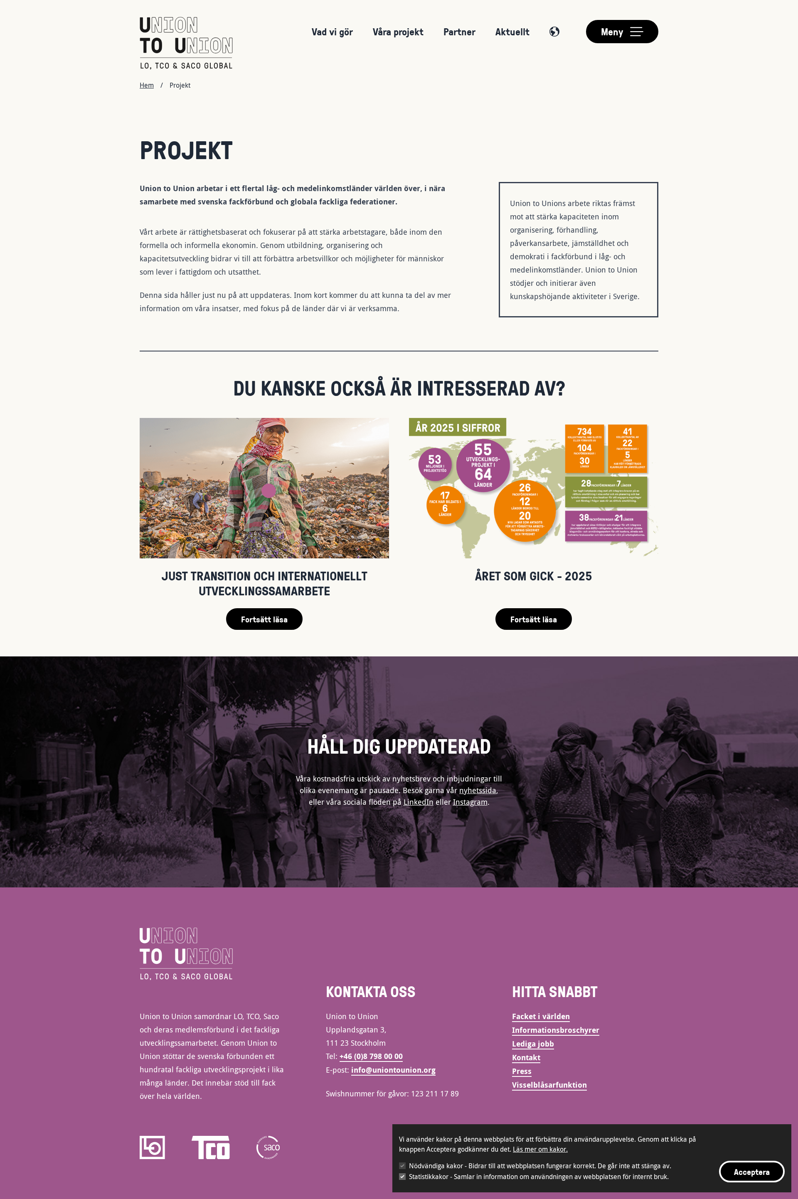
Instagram (470, 802)
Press (522, 1071)
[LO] (152, 1147)
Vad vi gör (332, 31)
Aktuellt (512, 31)
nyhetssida (477, 790)
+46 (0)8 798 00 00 (371, 1056)
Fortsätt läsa (264, 619)
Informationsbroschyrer (555, 1030)
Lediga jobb (533, 1044)
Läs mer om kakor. (540, 1149)
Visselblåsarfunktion (549, 1085)
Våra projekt (398, 31)
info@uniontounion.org (393, 1070)
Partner (459, 31)
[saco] (268, 1147)
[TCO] (211, 1147)
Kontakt (526, 1057)
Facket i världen (541, 1016)
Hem (147, 85)
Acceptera (752, 1171)
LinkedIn (418, 802)
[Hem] (186, 43)
